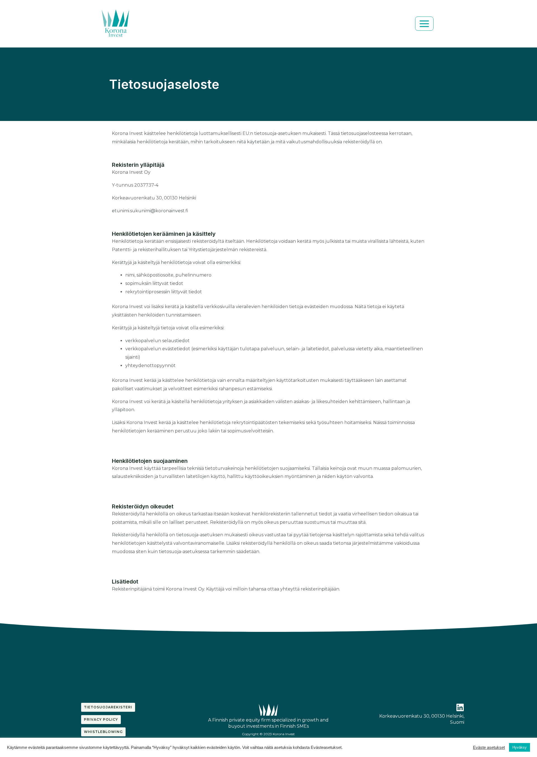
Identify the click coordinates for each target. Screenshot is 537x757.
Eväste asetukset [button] (489, 747)
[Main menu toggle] (424, 23)
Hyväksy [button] (519, 747)
